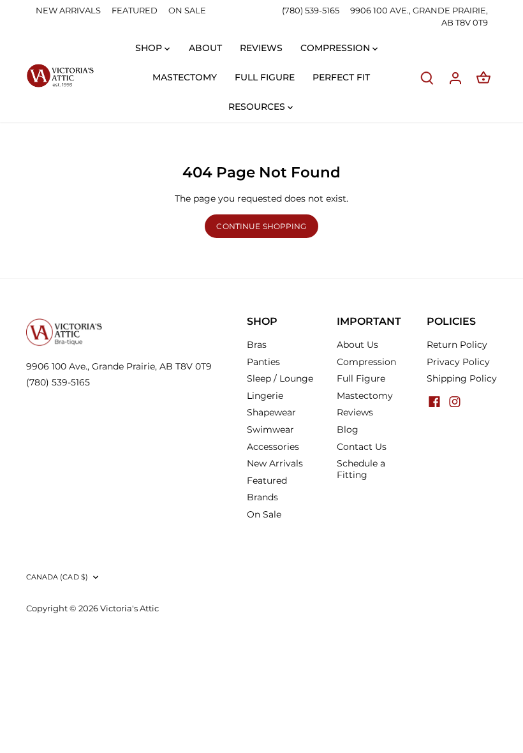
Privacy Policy (458, 362)
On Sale (264, 514)
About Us (357, 344)
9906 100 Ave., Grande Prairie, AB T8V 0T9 (119, 366)
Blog (347, 429)
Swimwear (270, 429)
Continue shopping (261, 226)
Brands (262, 497)
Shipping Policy (462, 378)
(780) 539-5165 (311, 10)
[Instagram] (454, 401)
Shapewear (271, 412)
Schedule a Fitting (361, 469)
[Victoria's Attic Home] (60, 76)
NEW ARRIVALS (68, 10)
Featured (267, 480)
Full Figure (361, 378)
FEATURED (135, 10)
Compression (366, 362)
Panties (263, 362)
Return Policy (457, 344)
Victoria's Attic (129, 608)
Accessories (273, 446)
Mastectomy (365, 395)
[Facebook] (434, 401)
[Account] (455, 77)
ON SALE (187, 10)
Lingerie (265, 395)
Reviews (355, 412)
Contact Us (362, 446)
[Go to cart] (483, 77)
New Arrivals (275, 463)
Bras (257, 344)
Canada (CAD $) (57, 577)
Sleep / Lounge (280, 378)
